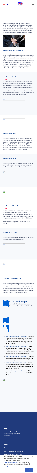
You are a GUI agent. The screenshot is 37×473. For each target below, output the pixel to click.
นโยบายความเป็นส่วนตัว (11, 462)
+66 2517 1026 (18, 448)
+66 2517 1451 (9, 448)
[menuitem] (4, 4)
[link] (14, 394)
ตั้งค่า (6, 466)
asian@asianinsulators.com (14, 454)
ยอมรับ (28, 470)
